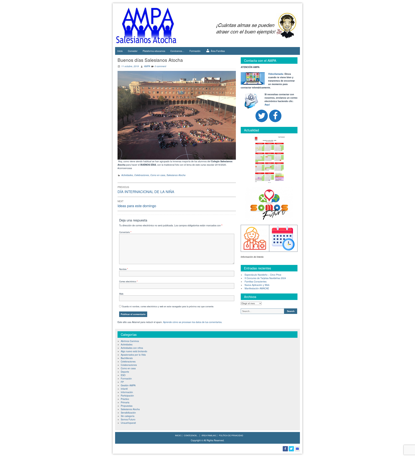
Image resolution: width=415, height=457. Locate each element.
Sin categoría (127, 416)
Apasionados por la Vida (133, 354)
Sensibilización (128, 412)
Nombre (123, 269)
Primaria (125, 402)
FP (122, 382)
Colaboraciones (129, 364)
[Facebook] (275, 116)
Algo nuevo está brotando (134, 351)
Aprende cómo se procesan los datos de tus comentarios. (192, 322)
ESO (123, 375)
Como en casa (157, 175)
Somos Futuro (128, 419)
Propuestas (126, 405)
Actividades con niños (132, 347)
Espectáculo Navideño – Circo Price (263, 274)
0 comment (160, 66)
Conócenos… (177, 51)
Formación (195, 51)
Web (121, 293)
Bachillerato (127, 358)
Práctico (125, 399)
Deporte (125, 371)
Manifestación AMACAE (257, 288)
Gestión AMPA (128, 385)
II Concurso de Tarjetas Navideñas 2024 (265, 278)
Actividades (127, 175)
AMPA (147, 66)
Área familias (209, 435)
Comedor (132, 51)
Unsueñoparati (128, 422)
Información (127, 392)
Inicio (120, 51)
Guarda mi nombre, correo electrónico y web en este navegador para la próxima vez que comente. (168, 306)
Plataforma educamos (154, 51)
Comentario (125, 232)
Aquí (267, 104)
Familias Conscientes (256, 281)
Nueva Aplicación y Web (257, 284)
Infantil (124, 388)
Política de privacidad (231, 435)
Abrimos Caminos (130, 341)
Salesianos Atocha (175, 175)
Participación (127, 395)
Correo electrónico (128, 281)
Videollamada (275, 73)
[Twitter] (261, 116)
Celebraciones (141, 175)
